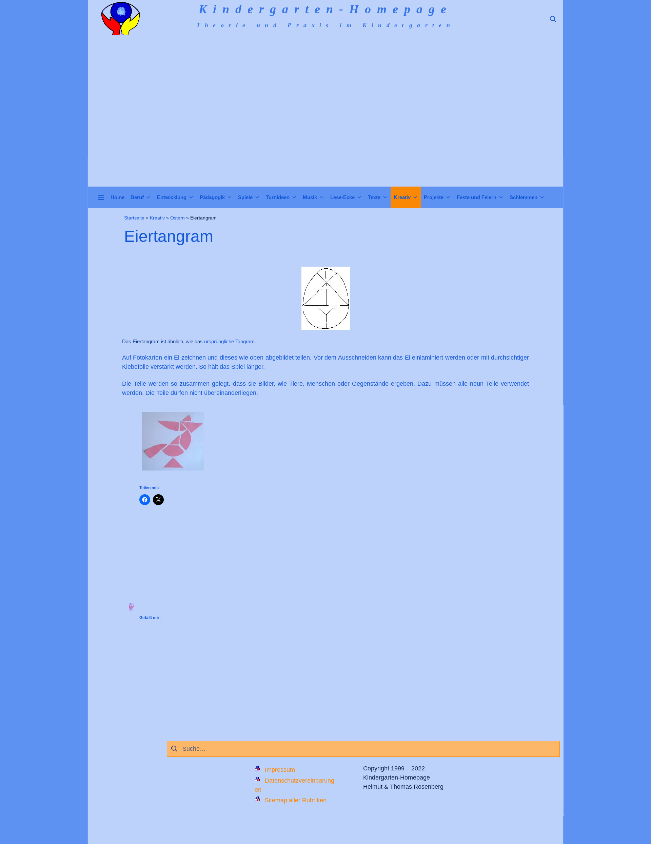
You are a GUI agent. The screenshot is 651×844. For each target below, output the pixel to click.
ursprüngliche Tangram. (230, 341)
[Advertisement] (325, 135)
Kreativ (157, 217)
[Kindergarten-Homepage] (120, 19)
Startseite (134, 217)
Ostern (177, 217)
